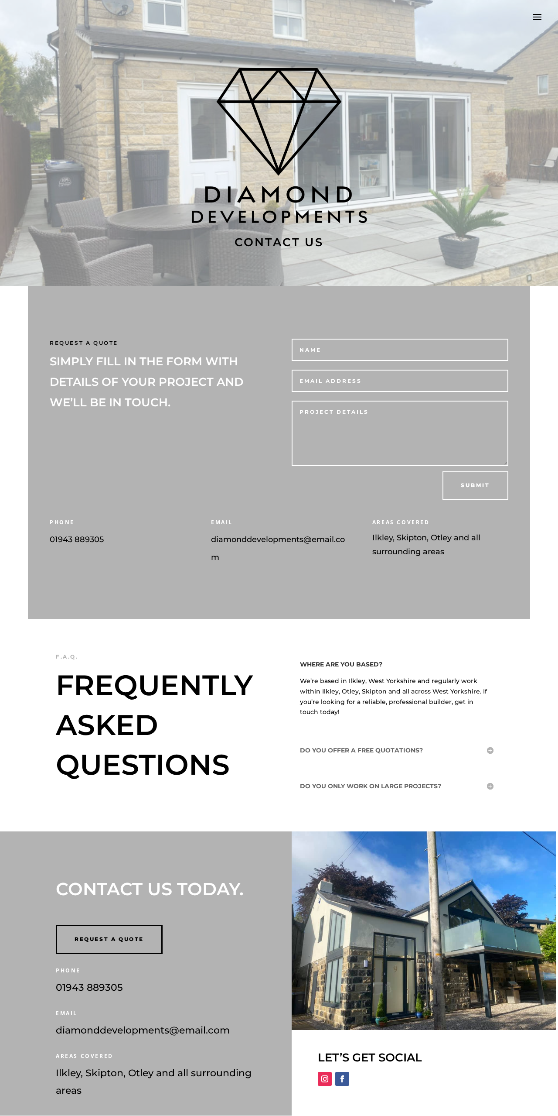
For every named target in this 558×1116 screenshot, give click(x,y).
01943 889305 (77, 539)
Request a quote (109, 939)
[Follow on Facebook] (342, 1079)
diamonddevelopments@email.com (143, 1030)
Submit (475, 485)
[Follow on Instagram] (325, 1079)
